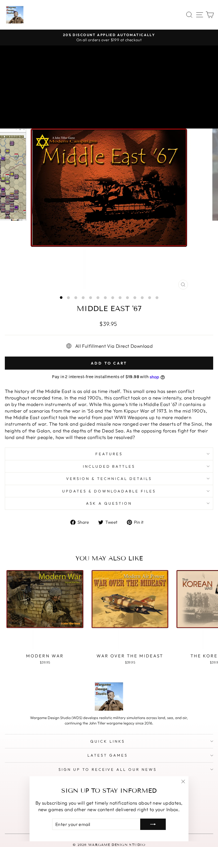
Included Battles (109, 466)
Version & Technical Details (109, 478)
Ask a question (109, 503)
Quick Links (107, 741)
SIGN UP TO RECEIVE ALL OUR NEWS (107, 769)
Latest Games (107, 755)
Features (109, 454)
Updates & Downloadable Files (109, 491)
